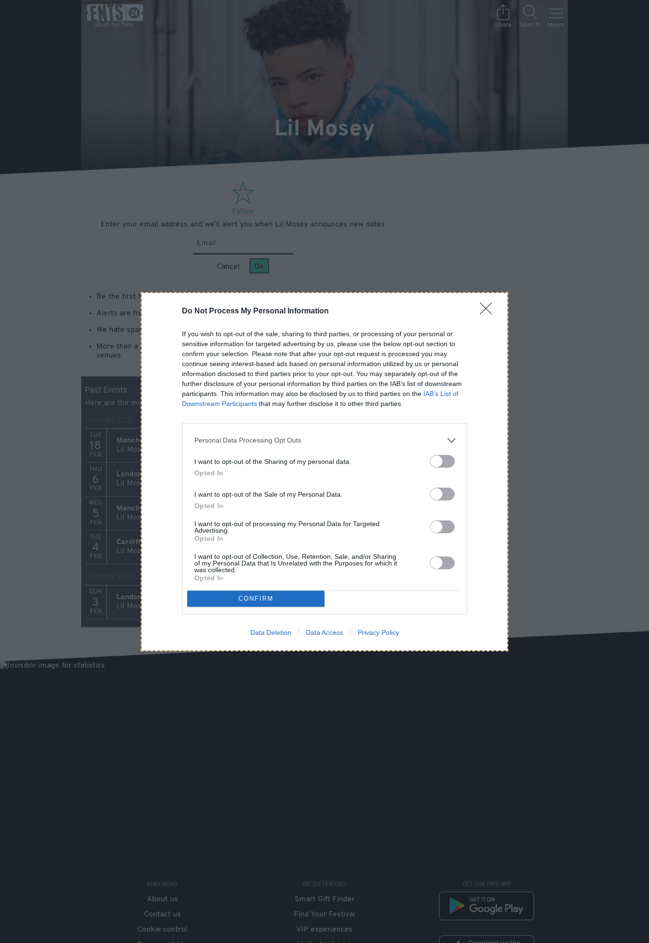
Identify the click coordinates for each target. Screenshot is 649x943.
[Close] (489, 311)
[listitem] (324, 440)
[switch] (442, 461)
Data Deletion (270, 632)
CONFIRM (256, 598)
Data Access (324, 632)
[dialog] (324, 472)
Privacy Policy (378, 632)
